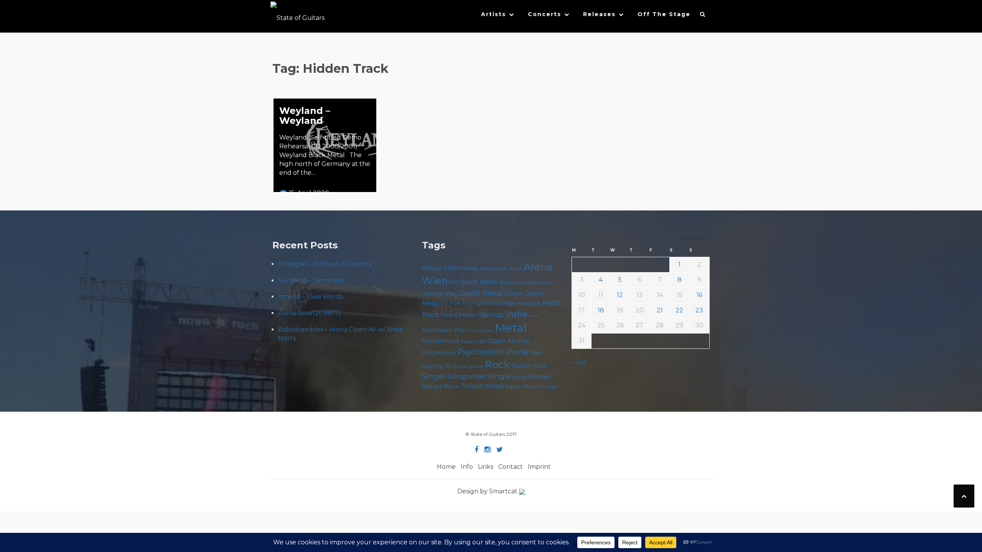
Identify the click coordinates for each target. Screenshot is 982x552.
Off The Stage (664, 14)
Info (467, 466)
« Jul (579, 362)
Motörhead (440, 341)
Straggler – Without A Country (325, 264)
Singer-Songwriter (454, 376)
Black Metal (479, 282)
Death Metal (480, 292)
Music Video (473, 341)
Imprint (539, 466)
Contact (510, 466)
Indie (516, 314)
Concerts (544, 14)
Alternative (460, 268)
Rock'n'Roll (529, 366)
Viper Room (523, 386)
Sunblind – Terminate (311, 280)
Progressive (439, 352)
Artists (493, 14)
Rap (536, 352)
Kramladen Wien (445, 330)
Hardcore (529, 303)
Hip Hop (490, 315)
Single (499, 376)
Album (432, 268)
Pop (524, 341)
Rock (497, 364)
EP (444, 303)
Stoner (539, 376)
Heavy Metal (458, 315)
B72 (453, 282)
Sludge (519, 377)
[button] (703, 16)
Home (446, 466)
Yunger (550, 386)
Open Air (501, 341)
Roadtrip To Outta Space (452, 366)
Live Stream (482, 330)
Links (485, 466)
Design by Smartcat (488, 491)
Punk (518, 351)
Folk (455, 303)
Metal (511, 328)
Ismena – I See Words (310, 296)
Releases (599, 14)
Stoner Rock (440, 386)
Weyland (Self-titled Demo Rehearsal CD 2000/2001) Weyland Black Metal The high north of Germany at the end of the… (324, 155)
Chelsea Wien (439, 294)
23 (699, 310)
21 (660, 310)
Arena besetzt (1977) (309, 313)
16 (699, 295)
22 (679, 310)
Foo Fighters (477, 303)
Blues (506, 282)
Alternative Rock (500, 268)
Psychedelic (481, 351)
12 (620, 295)
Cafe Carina (540, 282)
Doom (513, 293)
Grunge (505, 303)
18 (601, 310)
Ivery (534, 315)
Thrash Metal (482, 386)
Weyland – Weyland (304, 115)
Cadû (520, 282)
